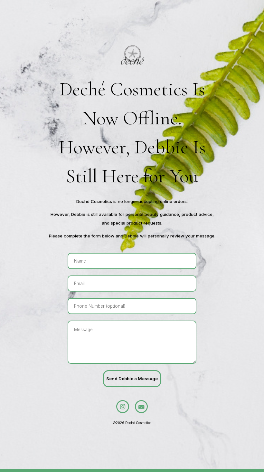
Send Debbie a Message (132, 378)
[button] (122, 406)
